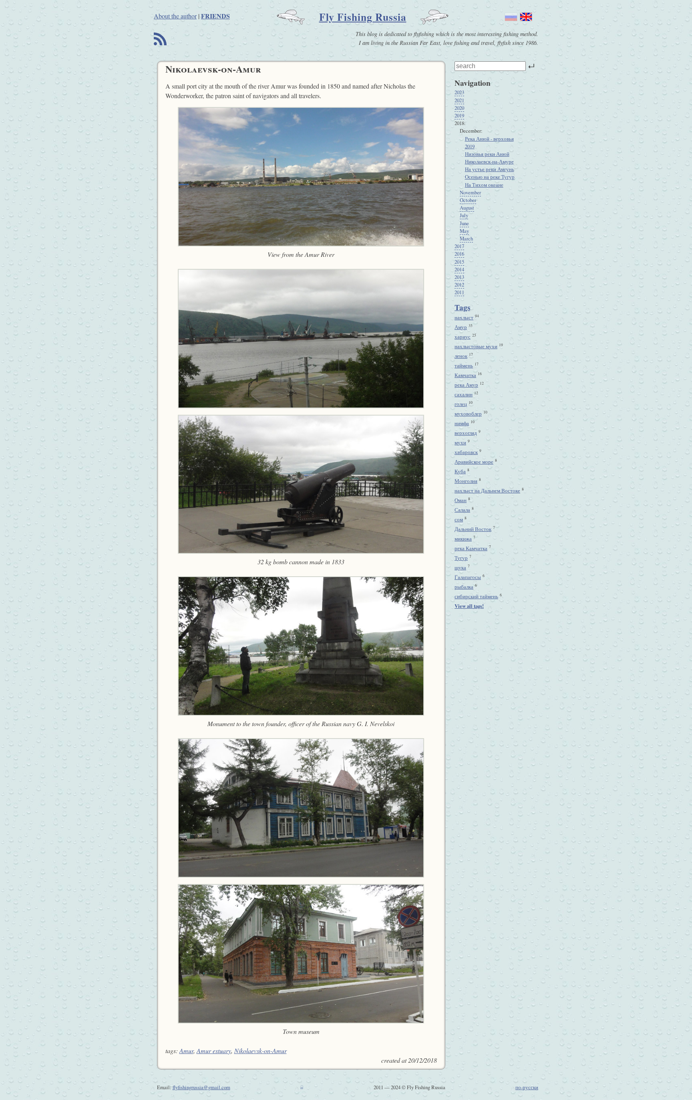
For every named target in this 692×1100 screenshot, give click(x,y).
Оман (461, 500)
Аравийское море (474, 461)
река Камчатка (471, 548)
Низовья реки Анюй (487, 153)
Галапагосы (468, 577)
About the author (175, 16)
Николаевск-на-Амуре (489, 161)
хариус (463, 336)
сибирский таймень (476, 596)
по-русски (526, 1087)
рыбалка (464, 586)
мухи (460, 442)
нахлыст (464, 317)
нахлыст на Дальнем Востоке (487, 490)
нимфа (462, 423)
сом (459, 519)
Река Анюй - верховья (489, 138)
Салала (462, 509)
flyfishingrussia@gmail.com (201, 1087)
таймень (464, 365)
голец (461, 404)
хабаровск (466, 452)
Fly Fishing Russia (362, 16)
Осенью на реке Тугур (490, 176)
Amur (186, 1050)
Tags (462, 307)
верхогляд (466, 432)
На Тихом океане (484, 184)
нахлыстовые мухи (476, 346)
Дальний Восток (473, 529)
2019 (470, 146)
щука (460, 567)
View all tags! (469, 606)
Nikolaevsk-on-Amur (260, 1050)
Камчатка (465, 375)
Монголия (466, 480)
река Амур (466, 384)
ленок (461, 355)
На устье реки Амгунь (489, 169)
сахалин (464, 394)
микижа (463, 538)
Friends (215, 15)
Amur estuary (214, 1050)
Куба (460, 471)
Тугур (461, 557)
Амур (461, 327)
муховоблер (468, 413)
